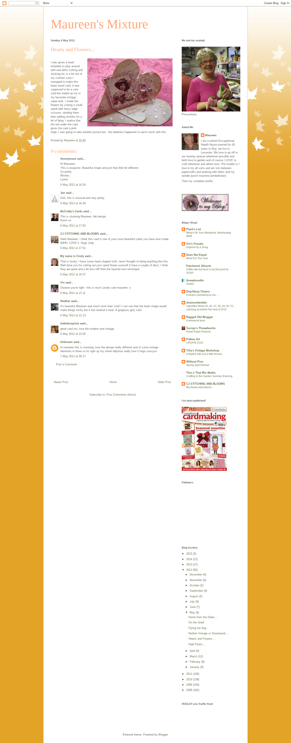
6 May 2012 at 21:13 (73, 315)
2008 (189, 690)
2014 (189, 559)
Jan (62, 192)
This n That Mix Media (200, 372)
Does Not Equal (196, 254)
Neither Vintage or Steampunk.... (209, 633)
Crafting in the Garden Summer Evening (209, 376)
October (195, 585)
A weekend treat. (195, 320)
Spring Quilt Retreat (197, 365)
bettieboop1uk (69, 323)
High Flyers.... (197, 644)
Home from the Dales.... (203, 617)
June (193, 607)
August (194, 596)
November (196, 580)
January (195, 667)
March (194, 656)
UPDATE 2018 (194, 342)
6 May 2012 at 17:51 (73, 248)
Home (113, 382)
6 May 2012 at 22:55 (73, 333)
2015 (189, 553)
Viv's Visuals (194, 243)
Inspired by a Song (197, 247)
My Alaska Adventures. (199, 387)
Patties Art (193, 339)
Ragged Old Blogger (199, 317)
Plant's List (193, 229)
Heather (65, 301)
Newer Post (61, 382)
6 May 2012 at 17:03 (73, 225)
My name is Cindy (72, 256)
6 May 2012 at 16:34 (73, 203)
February (195, 661)
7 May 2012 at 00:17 (73, 356)
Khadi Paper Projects (198, 331)
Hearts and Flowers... (202, 638)
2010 (189, 679)
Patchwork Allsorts (198, 265)
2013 (189, 564)
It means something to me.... (202, 294)
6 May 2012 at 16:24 (73, 184)
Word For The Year (197, 258)
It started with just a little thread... (204, 354)
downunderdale (196, 302)
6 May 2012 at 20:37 (73, 274)
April (193, 650)
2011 (189, 673)
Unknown (66, 342)
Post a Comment (66, 364)
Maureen (210, 135)
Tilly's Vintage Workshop (202, 350)
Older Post (164, 382)
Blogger (163, 734)
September (197, 590)
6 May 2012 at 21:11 (72, 293)
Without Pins (194, 361)
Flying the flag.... (199, 628)
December (196, 574)
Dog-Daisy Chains (198, 291)
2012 (189, 569)
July (193, 601)
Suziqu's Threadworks (201, 328)
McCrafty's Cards (71, 211)
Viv (62, 282)
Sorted (190, 283)
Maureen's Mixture (99, 24)
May (193, 612)
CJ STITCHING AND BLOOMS (79, 233)
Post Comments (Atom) (121, 394)
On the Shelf (196, 622)
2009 (189, 684)
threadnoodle (195, 280)
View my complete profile (197, 181)
